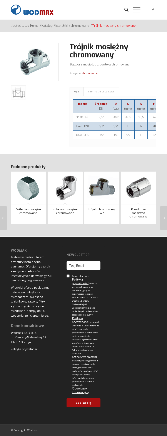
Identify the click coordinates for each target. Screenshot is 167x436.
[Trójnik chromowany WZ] (163, 218)
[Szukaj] (124, 10)
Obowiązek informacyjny (80, 390)
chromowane (90, 73)
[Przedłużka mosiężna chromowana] (3, 218)
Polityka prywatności (24, 349)
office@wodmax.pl (84, 357)
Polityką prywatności (80, 281)
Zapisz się (83, 403)
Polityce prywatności (80, 320)
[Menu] (134, 10)
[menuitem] (124, 10)
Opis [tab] (76, 91)
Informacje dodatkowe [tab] (101, 91)
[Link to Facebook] (153, 10)
